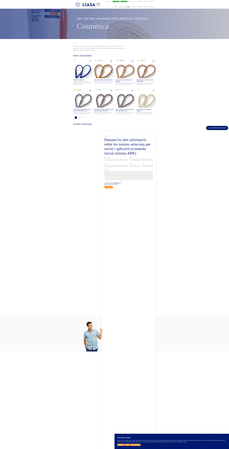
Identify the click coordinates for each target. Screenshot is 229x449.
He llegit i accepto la (113, 182)
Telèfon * (131, 163)
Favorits (132, 1)
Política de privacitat (117, 182)
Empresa (115, 6)
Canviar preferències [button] (135, 444)
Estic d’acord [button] (121, 444)
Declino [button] (127, 444)
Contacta (144, 1)
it (154, 1)
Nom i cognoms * (107, 157)
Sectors (89, 19)
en (151, 1)
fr (153, 1)
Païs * (143, 163)
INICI (79, 19)
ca (149, 1)
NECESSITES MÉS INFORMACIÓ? (218, 128)
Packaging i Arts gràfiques (114, 19)
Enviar (108, 187)
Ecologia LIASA (124, 1)
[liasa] (87, 4)
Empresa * (131, 157)
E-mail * (105, 163)
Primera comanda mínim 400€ (111, 184)
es (148, 1)
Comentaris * (106, 169)
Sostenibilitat (116, 1)
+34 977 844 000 (139, 1)
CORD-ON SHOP (109, 1)
